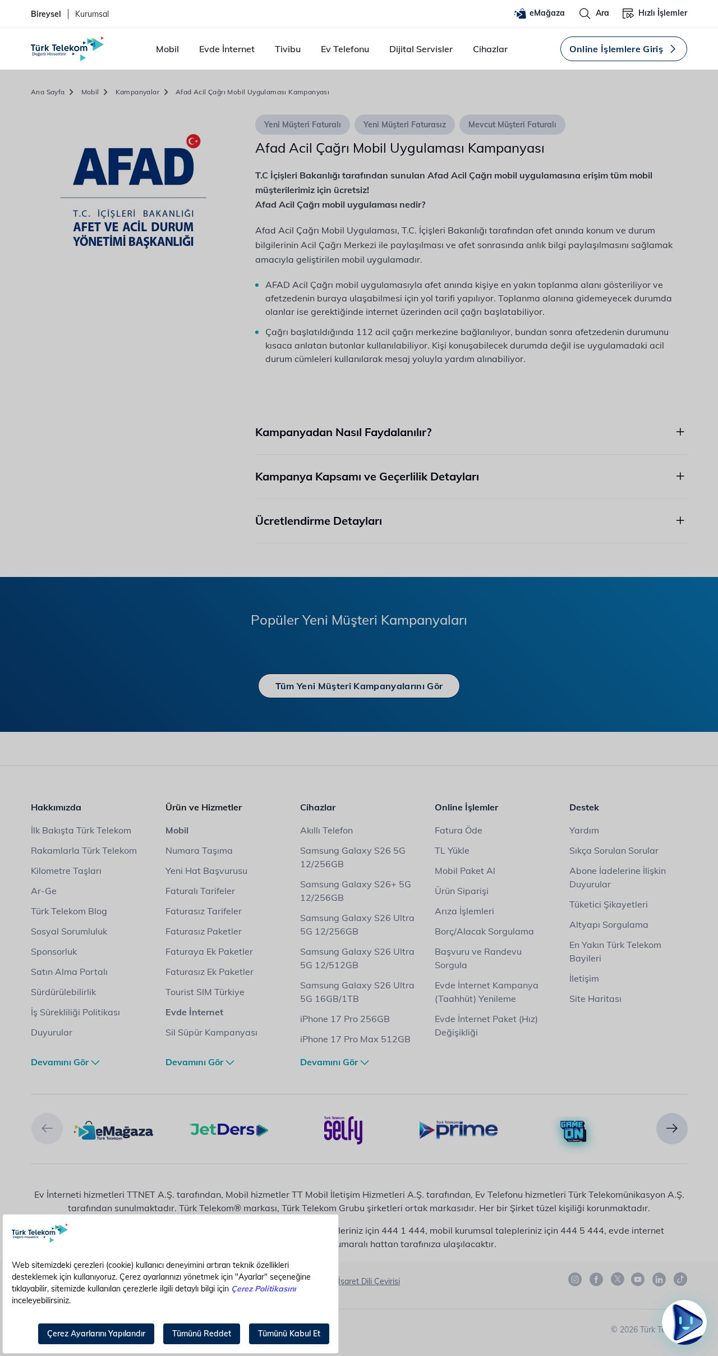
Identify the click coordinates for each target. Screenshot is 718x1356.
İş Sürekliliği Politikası (75, 1012)
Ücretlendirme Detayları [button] (318, 521)
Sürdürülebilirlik (63, 991)
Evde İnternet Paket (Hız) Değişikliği (486, 1025)
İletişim (584, 978)
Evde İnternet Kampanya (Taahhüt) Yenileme (486, 991)
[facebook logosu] (597, 1279)
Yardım (584, 830)
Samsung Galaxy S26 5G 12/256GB (353, 857)
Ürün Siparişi (462, 890)
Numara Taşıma (199, 850)
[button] (47, 1128)
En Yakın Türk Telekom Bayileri (615, 951)
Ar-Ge (44, 890)
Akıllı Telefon (326, 830)
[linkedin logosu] (659, 1279)
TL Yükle (452, 850)
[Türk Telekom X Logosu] (617, 1279)
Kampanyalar (137, 92)
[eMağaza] (113, 1129)
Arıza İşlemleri (464, 911)
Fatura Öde (458, 830)
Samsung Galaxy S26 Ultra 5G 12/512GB (357, 958)
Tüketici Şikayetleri (608, 904)
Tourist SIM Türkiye (205, 991)
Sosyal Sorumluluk (69, 931)
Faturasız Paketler (203, 931)
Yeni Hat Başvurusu (206, 870)
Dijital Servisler (421, 48)
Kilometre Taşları (66, 870)
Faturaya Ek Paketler (209, 951)
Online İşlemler (466, 807)
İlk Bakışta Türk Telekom (81, 830)
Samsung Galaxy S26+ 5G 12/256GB (355, 890)
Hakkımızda (56, 807)
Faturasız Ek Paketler (209, 971)
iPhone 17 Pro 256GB (345, 1018)
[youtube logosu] (638, 1279)
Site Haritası (595, 998)
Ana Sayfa (48, 92)
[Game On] (573, 1131)
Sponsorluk (54, 951)
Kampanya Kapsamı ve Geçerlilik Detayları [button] (367, 476)
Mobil (167, 48)
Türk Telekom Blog (69, 911)
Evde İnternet (227, 48)
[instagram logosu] (575, 1279)
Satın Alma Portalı (69, 971)
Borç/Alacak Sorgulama (484, 931)
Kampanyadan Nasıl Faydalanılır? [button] (343, 432)
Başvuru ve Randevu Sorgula (478, 958)
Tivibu (288, 48)
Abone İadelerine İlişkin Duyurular (617, 877)
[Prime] (458, 1129)
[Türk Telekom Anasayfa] (67, 48)
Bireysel (46, 14)
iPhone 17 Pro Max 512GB (355, 1039)
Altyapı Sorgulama (608, 924)
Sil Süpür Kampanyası (211, 1032)
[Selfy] (343, 1129)
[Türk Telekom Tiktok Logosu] (680, 1279)
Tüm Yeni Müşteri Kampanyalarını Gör (359, 685)
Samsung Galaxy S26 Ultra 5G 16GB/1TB (357, 991)
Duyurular (51, 1032)
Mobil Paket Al (465, 870)
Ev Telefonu (345, 48)
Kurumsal (92, 14)
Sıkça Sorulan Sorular (614, 850)
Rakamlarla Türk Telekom (84, 850)
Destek (584, 807)
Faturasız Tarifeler (203, 911)
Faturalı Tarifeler (200, 890)
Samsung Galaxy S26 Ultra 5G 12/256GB (357, 924)
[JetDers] (228, 1129)
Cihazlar (490, 48)
